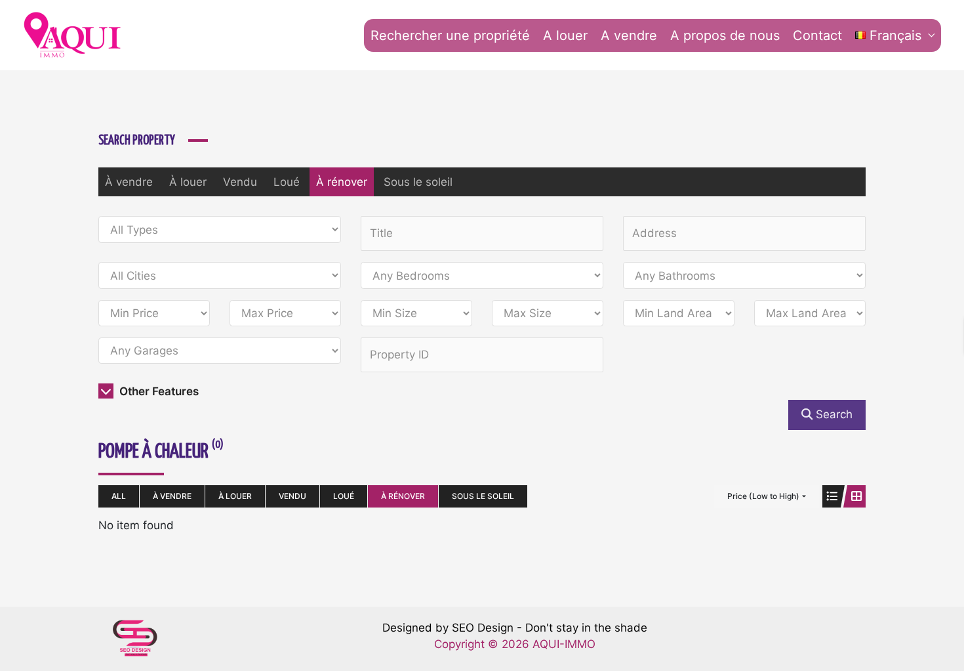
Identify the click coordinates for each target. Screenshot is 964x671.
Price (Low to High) (763, 496)
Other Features (158, 391)
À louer (188, 181)
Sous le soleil (418, 181)
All (118, 496)
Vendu (240, 181)
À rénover (341, 181)
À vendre (129, 181)
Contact (817, 35)
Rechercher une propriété (450, 35)
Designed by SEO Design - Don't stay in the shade (514, 627)
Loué (286, 181)
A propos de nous (725, 35)
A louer (565, 35)
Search (833, 414)
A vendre (629, 35)
